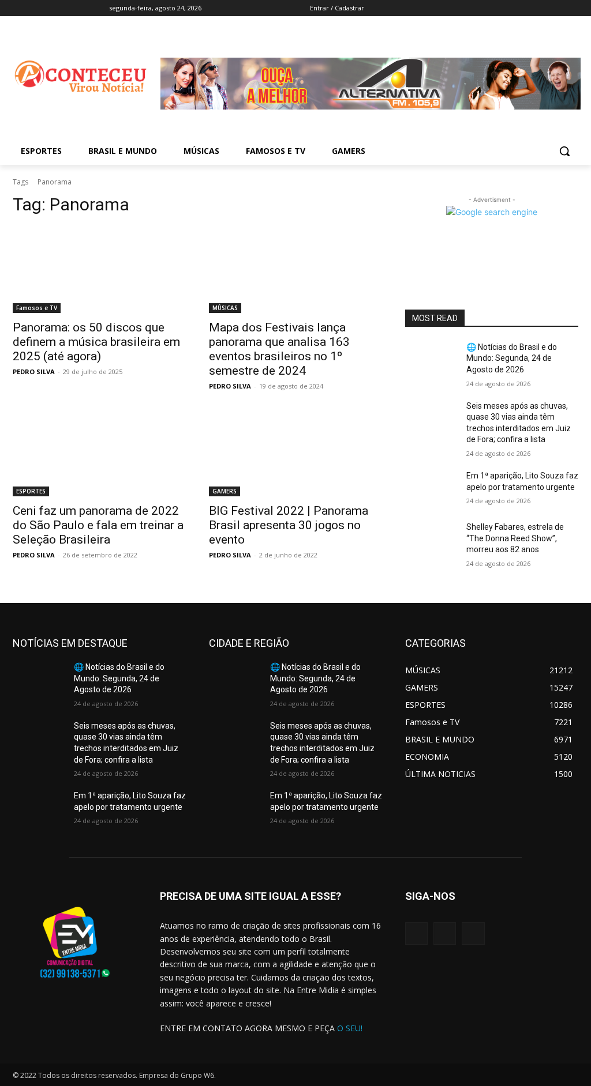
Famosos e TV (36, 308)
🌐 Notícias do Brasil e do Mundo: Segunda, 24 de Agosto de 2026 (511, 358)
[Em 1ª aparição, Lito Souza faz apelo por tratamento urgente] (431, 488)
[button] (564, 151)
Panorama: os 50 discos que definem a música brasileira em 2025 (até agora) (96, 341)
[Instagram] (444, 933)
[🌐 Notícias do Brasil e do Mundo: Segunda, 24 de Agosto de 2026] (431, 360)
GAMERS (224, 491)
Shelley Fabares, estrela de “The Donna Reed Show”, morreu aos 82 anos (515, 538)
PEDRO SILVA (34, 371)
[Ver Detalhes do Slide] (370, 118)
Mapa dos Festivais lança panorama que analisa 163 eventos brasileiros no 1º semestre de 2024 (279, 349)
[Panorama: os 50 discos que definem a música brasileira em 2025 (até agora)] (99, 270)
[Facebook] (475, 8)
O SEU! (349, 1028)
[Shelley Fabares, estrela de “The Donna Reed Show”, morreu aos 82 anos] (431, 540)
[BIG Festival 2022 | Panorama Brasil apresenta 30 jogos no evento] (295, 453)
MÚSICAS (225, 308)
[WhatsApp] (473, 933)
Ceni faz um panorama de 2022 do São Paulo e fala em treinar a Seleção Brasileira (98, 525)
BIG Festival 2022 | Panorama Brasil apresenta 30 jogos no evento (288, 525)
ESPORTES (31, 491)
